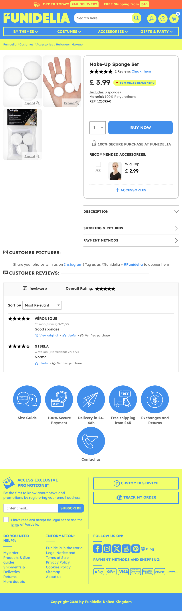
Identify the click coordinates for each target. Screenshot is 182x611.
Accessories (111, 31)
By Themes (23, 31)
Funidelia (9, 44)
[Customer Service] (163, 18)
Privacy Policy (58, 562)
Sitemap (53, 572)
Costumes (67, 31)
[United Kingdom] (97, 549)
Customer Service (139, 483)
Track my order (139, 497)
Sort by (14, 305)
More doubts (14, 581)
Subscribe (70, 508)
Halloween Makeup (69, 44)
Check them (141, 71)
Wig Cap (132, 164)
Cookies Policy (58, 567)
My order (10, 552)
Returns (10, 576)
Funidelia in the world (64, 548)
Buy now (140, 127)
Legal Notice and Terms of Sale (60, 555)
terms (15, 525)
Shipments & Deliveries (14, 569)
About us (53, 576)
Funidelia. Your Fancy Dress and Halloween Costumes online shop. (36, 18)
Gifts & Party (154, 31)
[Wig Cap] (115, 171)
